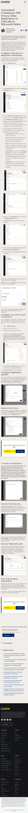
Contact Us (17, 774)
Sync (16, 733)
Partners (16, 769)
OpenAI (16, 793)
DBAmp (16, 739)
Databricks (17, 784)
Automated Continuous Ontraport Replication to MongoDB (13, 677)
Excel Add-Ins (4, 746)
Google (16, 786)
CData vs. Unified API (5, 769)
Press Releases (18, 761)
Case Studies (4, 784)
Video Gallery (4, 795)
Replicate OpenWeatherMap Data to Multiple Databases (14, 694)
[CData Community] (10, 720)
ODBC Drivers (4, 733)
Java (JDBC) (3, 735)
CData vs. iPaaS (4, 767)
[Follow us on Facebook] (21, 30)
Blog (2, 786)
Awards (16, 765)
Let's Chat (5, 724)
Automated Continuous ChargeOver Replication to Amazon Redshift (14, 664)
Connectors (3, 758)
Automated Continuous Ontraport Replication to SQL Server (13, 673)
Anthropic (17, 782)
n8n (15, 791)
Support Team (17, 591)
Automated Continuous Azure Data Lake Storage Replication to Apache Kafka (15, 668)
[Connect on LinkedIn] (26, 30)
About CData (17, 758)
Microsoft (17, 789)
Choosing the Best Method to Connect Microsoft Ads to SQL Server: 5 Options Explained (14, 655)
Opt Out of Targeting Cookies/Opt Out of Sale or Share (14, 810)
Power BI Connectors (5, 748)
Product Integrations (5, 761)
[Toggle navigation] (25, 2)
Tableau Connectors (5, 751)
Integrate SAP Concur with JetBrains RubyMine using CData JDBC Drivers (14, 689)
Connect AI (17, 735)
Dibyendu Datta (10, 29)
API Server (3, 742)
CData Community (5, 782)
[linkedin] (2, 720)
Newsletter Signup (5, 791)
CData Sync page (18, 585)
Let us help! (20, 451)
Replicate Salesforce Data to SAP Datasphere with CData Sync (13, 681)
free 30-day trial (5, 587)
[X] (5, 720)
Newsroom (17, 763)
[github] (7, 720)
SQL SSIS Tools (18, 737)
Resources (3, 789)
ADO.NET (3, 737)
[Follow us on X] (23, 30)
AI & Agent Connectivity (6, 763)
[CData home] (6, 2)
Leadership (17, 767)
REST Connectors (4, 744)
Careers (16, 772)
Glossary (3, 793)
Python (2, 739)
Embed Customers (5, 765)
